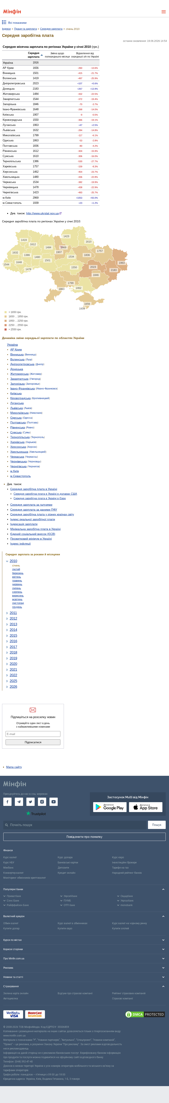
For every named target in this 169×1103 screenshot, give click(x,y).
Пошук (156, 824)
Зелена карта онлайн (15, 993)
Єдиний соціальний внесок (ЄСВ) (32, 534)
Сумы (26, 432)
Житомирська (19, 373)
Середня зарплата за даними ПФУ (33, 509)
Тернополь (37, 437)
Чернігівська (18, 466)
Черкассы (31, 456)
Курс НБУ (8, 862)
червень (17, 584)
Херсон (32, 446)
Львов (28, 408)
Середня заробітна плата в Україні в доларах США (45, 493)
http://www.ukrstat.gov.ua (42, 213)
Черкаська (17, 456)
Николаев (36, 412)
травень (17, 580)
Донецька (16, 369)
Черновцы (34, 461)
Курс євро (118, 857)
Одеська (16, 417)
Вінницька (17, 354)
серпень (17, 591)
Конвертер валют (13, 872)
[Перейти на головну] (12, 11)
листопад (18, 603)
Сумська (16, 432)
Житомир (35, 374)
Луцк (29, 359)
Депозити (63, 867)
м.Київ (14, 471)
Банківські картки (68, 862)
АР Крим (16, 349)
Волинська (17, 359)
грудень (17, 606)
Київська (16, 393)
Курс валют (10, 857)
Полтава (32, 422)
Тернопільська (20, 437)
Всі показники (17, 22)
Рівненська (17, 427)
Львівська (16, 408)
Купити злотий (120, 928)
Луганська (17, 403)
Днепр (39, 364)
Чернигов (33, 466)
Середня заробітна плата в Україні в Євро (40, 498)
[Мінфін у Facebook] (7, 802)
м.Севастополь (20, 476)
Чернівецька (18, 461)
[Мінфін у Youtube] (53, 802)
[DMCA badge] (145, 1015)
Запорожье (32, 383)
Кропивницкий (40, 398)
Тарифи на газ (120, 867)
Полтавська (18, 422)
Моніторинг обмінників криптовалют (24, 877)
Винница (30, 354)
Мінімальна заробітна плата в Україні (35, 529)
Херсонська (18, 446)
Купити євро (65, 928)
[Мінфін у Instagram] (42, 802)
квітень (16, 576)
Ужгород (35, 378)
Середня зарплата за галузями (31, 504)
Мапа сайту (14, 767)
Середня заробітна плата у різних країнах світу (42, 514)
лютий (16, 569)
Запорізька (17, 383)
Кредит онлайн (66, 872)
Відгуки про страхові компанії (75, 993)
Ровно (30, 427)
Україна (12, 344)
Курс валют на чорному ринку (129, 923)
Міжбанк (8, 867)
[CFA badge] (56, 1015)
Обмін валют (10, 923)
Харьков (31, 442)
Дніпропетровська (22, 364)
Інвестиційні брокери (124, 862)
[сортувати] (41, 55)
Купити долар (11, 928)
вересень (18, 595)
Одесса (27, 417)
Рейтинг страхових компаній (129, 993)
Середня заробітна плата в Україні (33, 489)
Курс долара (65, 857)
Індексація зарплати (24, 524)
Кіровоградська (20, 398)
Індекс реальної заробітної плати (32, 519)
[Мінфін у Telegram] (19, 802)
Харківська (17, 442)
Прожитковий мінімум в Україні (31, 538)
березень (17, 573)
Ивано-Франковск (46, 388)
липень (16, 588)
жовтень (17, 599)
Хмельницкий (38, 451)
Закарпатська (19, 378)
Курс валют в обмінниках (72, 923)
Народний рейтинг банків (127, 872)
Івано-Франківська (22, 388)
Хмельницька (19, 451)
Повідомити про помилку (84, 836)
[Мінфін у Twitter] (30, 802)
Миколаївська (19, 412)
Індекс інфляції (20, 543)
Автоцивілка (10, 998)
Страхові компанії (122, 998)
